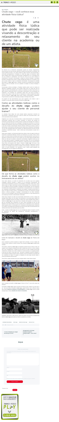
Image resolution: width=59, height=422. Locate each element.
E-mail (8, 371)
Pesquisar (15, 390)
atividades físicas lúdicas (7, 322)
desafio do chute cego (23, 322)
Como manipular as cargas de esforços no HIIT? (11, 332)
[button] (2, 2)
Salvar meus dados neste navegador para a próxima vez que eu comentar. (21, 378)
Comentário (9, 352)
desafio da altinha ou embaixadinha (16, 289)
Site (7, 375)
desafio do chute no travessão (19, 290)
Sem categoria (5, 9)
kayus (20, 342)
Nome (8, 367)
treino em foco (31, 322)
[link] (38, 18)
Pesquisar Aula (5, 388)
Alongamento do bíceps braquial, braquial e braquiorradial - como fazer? (30, 332)
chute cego (15, 322)
